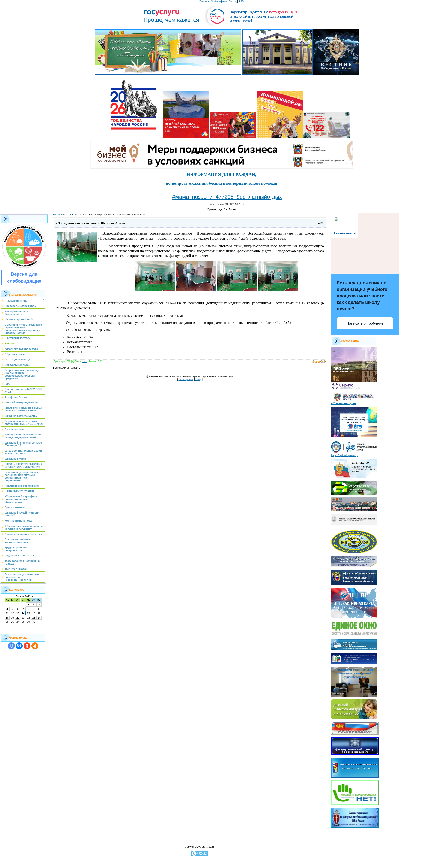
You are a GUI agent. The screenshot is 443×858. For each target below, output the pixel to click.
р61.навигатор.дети (343, 403)
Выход (232, 1)
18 (7, 617)
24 (39, 617)
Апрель (78, 214)
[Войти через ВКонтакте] (19, 645)
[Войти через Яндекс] (27, 645)
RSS (241, 1)
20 (17, 617)
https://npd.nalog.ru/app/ (344, 455)
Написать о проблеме (364, 323)
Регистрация (186, 379)
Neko (84, 361)
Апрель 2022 (23, 596)
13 (17, 613)
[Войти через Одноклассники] (34, 645)
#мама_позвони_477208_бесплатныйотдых (227, 197)
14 (23, 613)
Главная (204, 1)
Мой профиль (219, 1)
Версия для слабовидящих (24, 278)
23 (33, 617)
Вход (198, 379)
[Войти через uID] (11, 645)
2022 (68, 214)
